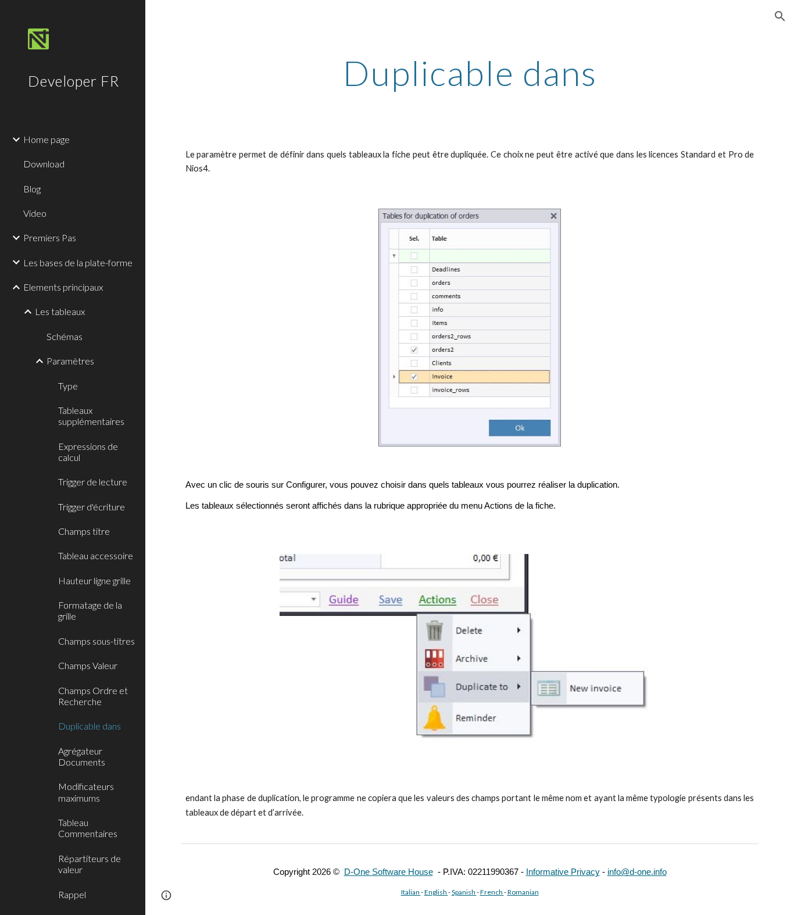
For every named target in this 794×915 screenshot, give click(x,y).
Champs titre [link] (84, 531)
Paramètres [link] (70, 360)
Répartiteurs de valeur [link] (89, 864)
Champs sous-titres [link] (96, 640)
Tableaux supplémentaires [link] (91, 416)
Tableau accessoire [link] (95, 555)
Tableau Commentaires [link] (87, 828)
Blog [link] (32, 188)
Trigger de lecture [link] (92, 481)
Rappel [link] (72, 894)
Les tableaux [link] (60, 311)
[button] (780, 16)
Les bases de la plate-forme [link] (78, 262)
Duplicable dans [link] (89, 725)
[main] (470, 72)
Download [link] (44, 163)
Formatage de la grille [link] (90, 610)
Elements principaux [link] (63, 286)
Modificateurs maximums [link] (86, 792)
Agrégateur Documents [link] (81, 756)
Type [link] (68, 385)
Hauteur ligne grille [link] (94, 580)
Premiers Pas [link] (49, 237)
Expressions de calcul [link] (88, 452)
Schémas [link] (65, 336)
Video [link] (35, 213)
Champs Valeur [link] (87, 665)
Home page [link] (46, 139)
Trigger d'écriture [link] (91, 506)
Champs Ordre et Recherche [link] (93, 696)
